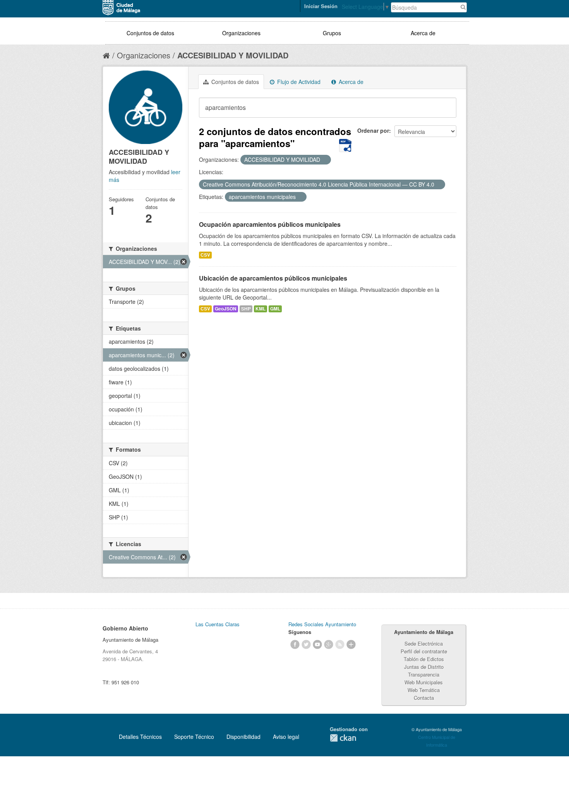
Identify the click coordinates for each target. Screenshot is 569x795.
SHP (246, 308)
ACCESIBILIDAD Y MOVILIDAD (232, 55)
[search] (445, 112)
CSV (205, 255)
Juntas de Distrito (424, 666)
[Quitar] (324, 160)
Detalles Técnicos (140, 736)
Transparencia (423, 674)
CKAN (343, 738)
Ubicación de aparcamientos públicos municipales (273, 278)
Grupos (332, 33)
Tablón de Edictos (424, 659)
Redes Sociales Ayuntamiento (322, 624)
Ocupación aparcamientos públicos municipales (270, 224)
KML (260, 308)
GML (275, 308)
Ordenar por (373, 130)
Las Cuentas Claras (217, 624)
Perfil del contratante (424, 651)
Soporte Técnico (194, 736)
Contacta (424, 697)
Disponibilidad (243, 736)
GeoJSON (226, 308)
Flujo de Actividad (298, 82)
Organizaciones (241, 33)
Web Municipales (423, 682)
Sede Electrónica (423, 643)
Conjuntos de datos (150, 33)
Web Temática (424, 690)
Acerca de (423, 33)
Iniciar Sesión (321, 6)
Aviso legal (286, 736)
